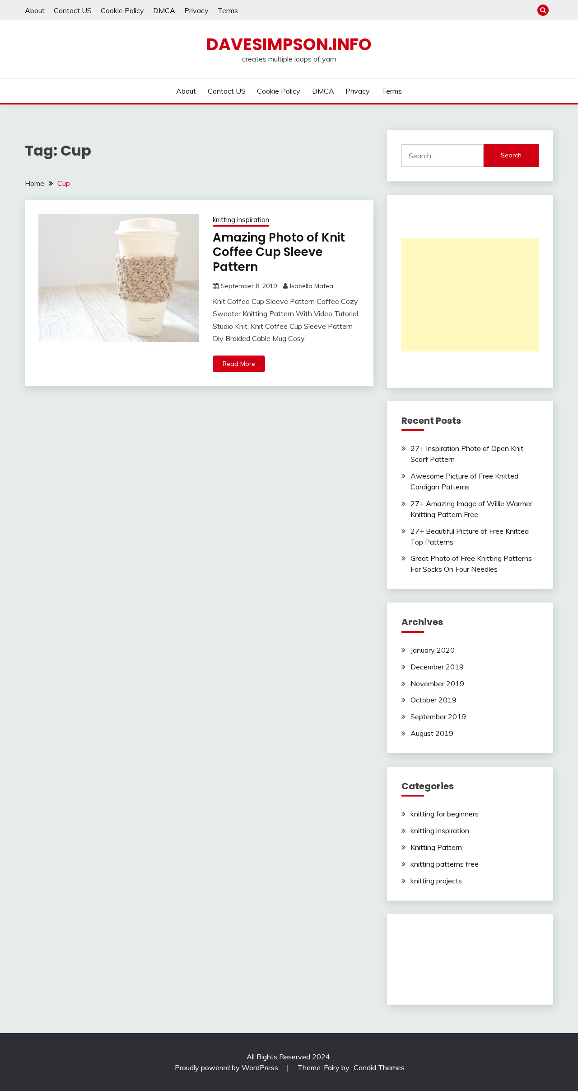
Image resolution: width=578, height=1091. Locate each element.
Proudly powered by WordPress (227, 1067)
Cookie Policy (122, 10)
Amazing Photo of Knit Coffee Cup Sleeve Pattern (279, 252)
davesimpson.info (289, 44)
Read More (239, 364)
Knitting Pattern (436, 847)
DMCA (164, 10)
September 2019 (438, 716)
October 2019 (433, 699)
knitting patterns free (444, 863)
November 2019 (437, 683)
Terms (228, 10)
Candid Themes (379, 1067)
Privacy (196, 10)
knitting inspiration (241, 219)
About (35, 10)
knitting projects (436, 880)
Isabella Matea (311, 286)
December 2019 (437, 666)
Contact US (73, 10)
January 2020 (432, 650)
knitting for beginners (444, 813)
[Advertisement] (470, 294)
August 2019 (431, 733)
